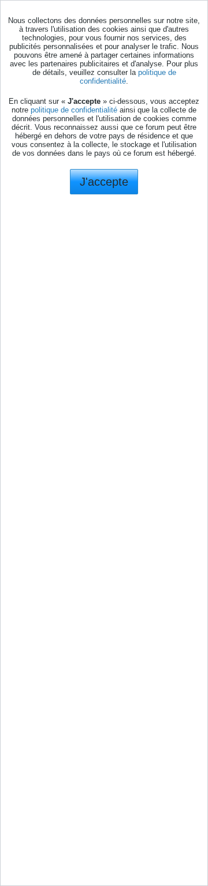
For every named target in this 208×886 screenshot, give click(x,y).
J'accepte (104, 181)
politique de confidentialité (74, 110)
